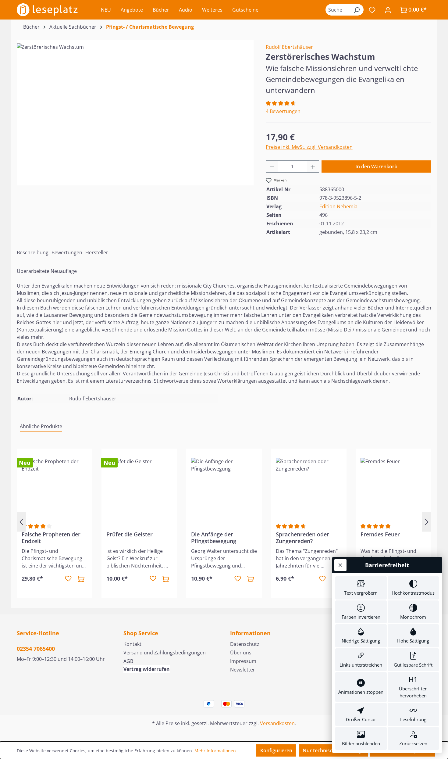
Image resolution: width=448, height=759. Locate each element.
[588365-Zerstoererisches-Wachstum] (135, 108)
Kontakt (132, 644)
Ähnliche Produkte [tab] (41, 426)
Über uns (240, 652)
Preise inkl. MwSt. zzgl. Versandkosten (309, 147)
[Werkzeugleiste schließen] (340, 565)
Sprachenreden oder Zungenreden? (302, 537)
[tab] (32, 252)
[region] (135, 108)
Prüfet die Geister (129, 534)
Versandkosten (277, 723)
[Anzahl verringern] (272, 166)
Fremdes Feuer (380, 534)
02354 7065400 (36, 648)
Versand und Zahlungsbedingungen (164, 652)
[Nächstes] (426, 522)
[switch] (361, 588)
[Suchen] (357, 10)
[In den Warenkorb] (81, 578)
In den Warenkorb (376, 166)
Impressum (243, 661)
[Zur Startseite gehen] (47, 9)
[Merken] (68, 578)
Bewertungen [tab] (67, 252)
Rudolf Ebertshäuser (289, 47)
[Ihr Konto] (388, 10)
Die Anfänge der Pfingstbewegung (213, 537)
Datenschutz (244, 644)
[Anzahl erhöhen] (313, 166)
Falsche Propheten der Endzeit (51, 537)
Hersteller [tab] (96, 252)
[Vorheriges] (21, 522)
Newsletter (242, 669)
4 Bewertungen (283, 111)
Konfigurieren (276, 750)
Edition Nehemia (338, 206)
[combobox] (337, 10)
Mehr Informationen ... (217, 751)
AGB (128, 661)
